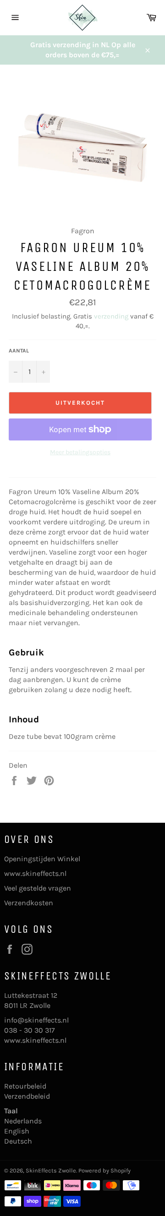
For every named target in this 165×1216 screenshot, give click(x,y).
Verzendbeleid (27, 1096)
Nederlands (23, 1121)
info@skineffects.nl (36, 1020)
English (16, 1131)
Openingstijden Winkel (42, 858)
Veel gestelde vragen (37, 888)
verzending (111, 316)
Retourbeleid (25, 1086)
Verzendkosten (28, 902)
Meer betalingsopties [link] (80, 452)
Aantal (19, 350)
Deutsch (18, 1141)
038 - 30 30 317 (29, 1030)
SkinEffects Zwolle (51, 1170)
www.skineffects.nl (35, 873)
